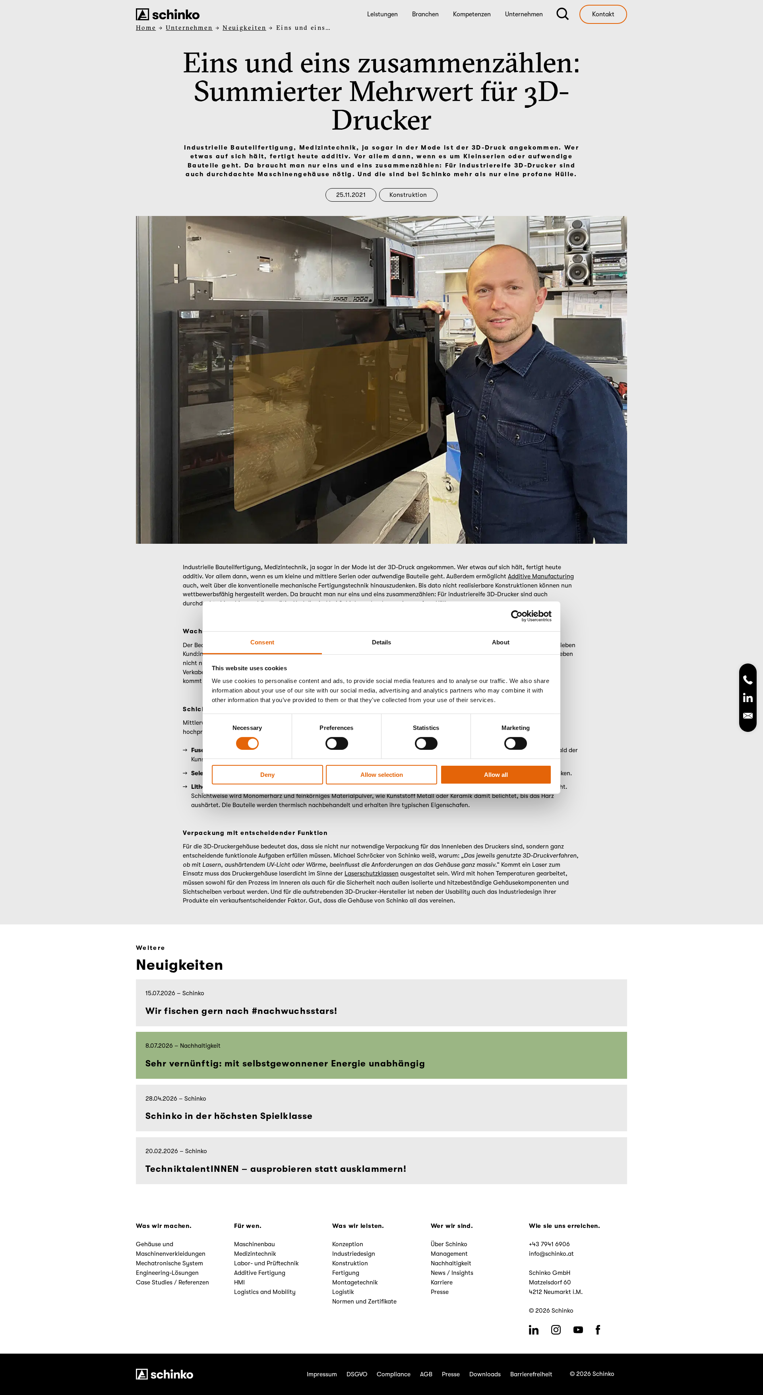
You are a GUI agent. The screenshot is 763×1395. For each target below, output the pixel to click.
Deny (267, 774)
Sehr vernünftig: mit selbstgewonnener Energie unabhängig (285, 1063)
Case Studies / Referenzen (172, 1282)
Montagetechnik (355, 1282)
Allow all (496, 774)
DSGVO (357, 1374)
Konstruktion (408, 194)
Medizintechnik (255, 1253)
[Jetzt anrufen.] (748, 680)
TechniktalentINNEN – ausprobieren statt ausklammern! (276, 1169)
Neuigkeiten (244, 27)
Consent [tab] (262, 641)
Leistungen (382, 14)
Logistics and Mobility (265, 1292)
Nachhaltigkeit (451, 1263)
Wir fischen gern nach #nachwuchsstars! (242, 1011)
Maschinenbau (254, 1244)
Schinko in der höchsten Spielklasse (229, 1116)
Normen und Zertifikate (364, 1301)
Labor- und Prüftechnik (266, 1263)
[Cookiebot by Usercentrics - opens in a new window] (517, 616)
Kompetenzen (472, 14)
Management (449, 1253)
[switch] (336, 743)
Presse (440, 1292)
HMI (239, 1282)
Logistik (343, 1292)
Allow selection (381, 774)
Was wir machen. (164, 1226)
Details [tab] (381, 641)
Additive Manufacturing (541, 576)
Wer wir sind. (452, 1226)
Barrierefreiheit (531, 1374)
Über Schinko (449, 1244)
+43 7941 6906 (549, 1244)
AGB (426, 1374)
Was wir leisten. (358, 1226)
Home (146, 27)
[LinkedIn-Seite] (748, 699)
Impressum (322, 1374)
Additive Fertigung (259, 1272)
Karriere (442, 1282)
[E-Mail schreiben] (748, 717)
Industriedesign (353, 1253)
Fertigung (345, 1272)
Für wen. (247, 1226)
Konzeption (347, 1244)
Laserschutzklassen (372, 873)
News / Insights (452, 1272)
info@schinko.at (551, 1253)
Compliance (394, 1374)
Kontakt (603, 14)
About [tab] (500, 641)
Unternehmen (189, 27)
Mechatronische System (169, 1263)
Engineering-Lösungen (167, 1272)
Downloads (485, 1374)
